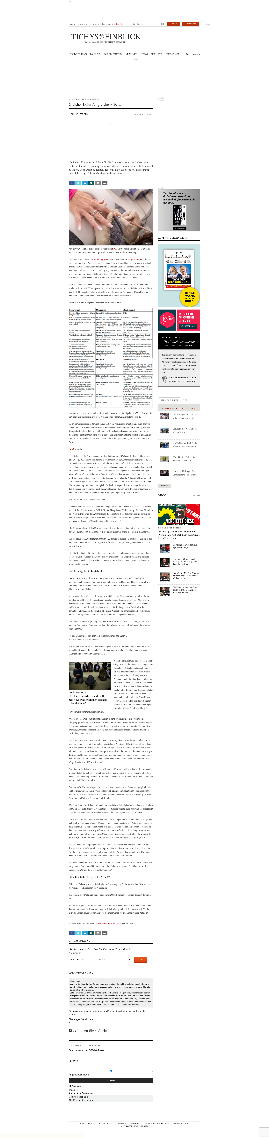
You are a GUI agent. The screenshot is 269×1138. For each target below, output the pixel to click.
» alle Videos (196, 495)
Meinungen (131, 54)
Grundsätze (93, 24)
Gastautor (82, 114)
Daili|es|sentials (113, 54)
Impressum (121, 1123)
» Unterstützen (190, 24)
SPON (115, 248)
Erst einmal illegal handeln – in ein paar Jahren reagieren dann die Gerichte (185, 561)
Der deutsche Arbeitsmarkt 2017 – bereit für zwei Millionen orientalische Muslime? (89, 699)
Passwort (73, 1061)
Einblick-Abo (118, 24)
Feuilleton (157, 54)
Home (82, 1123)
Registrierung (92, 1045)
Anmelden (173, 24)
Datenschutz (136, 1123)
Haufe (71, 449)
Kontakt (91, 1123)
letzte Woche (172, 408)
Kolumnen (95, 54)
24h (161, 408)
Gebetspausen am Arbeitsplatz (108, 923)
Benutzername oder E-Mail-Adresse (86, 1050)
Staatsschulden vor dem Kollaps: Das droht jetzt (185, 546)
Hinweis (135, 1004)
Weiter (140, 959)
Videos (144, 54)
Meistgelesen (169, 400)
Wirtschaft (172, 54)
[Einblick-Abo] (179, 275)
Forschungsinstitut (101, 259)
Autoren (72, 24)
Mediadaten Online (181, 1123)
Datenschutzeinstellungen (157, 1123)
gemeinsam (136, 259)
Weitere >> (164, 485)
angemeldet (86, 1011)
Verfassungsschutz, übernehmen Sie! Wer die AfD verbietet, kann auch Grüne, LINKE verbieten (179, 535)
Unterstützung (82, 24)
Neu (185, 400)
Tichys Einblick (78, 54)
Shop (109, 24)
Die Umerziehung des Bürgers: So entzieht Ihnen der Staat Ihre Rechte (185, 590)
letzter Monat (188, 408)
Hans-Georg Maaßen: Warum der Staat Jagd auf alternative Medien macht (186, 575)
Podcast (102, 24)
